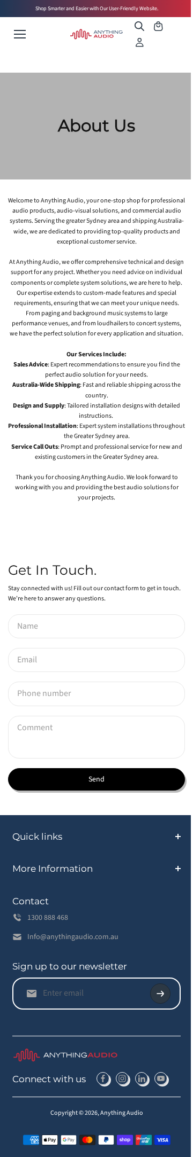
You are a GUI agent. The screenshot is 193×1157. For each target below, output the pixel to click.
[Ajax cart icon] (158, 26)
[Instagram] (122, 1099)
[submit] (155, 1014)
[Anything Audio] (96, 34)
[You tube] (160, 1099)
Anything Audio (119, 1133)
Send (96, 779)
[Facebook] (102, 1099)
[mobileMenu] (20, 34)
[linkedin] (141, 1099)
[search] (139, 26)
